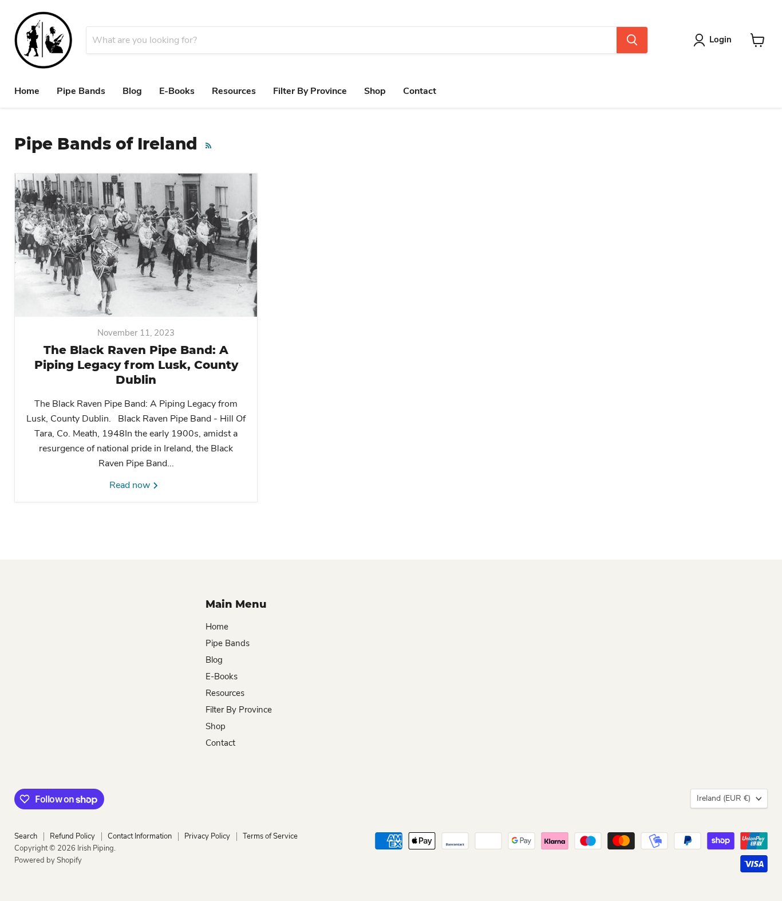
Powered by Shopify (48, 860)
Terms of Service (270, 836)
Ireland (724, 798)
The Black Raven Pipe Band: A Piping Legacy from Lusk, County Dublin (136, 365)
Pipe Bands (81, 91)
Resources (234, 91)
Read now (130, 485)
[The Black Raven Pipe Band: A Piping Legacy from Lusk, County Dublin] (136, 245)
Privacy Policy (207, 836)
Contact (419, 91)
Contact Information (140, 836)
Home (27, 91)
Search (25, 836)
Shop (375, 91)
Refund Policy (72, 836)
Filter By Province (310, 91)
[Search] (632, 40)
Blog (132, 91)
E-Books (177, 91)
